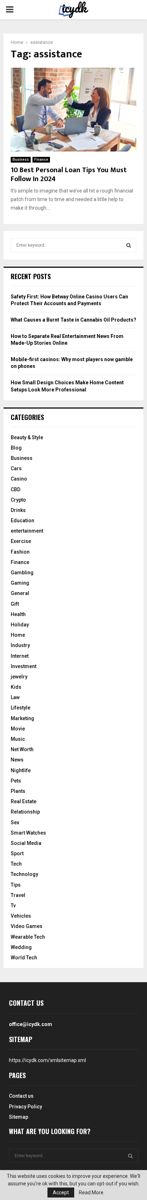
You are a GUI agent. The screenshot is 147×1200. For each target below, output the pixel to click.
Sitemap (18, 1117)
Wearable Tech (28, 937)
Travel (18, 895)
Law (15, 697)
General (20, 593)
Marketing (22, 718)
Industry (20, 645)
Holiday (20, 624)
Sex (15, 822)
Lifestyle (20, 708)
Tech (16, 864)
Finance (41, 159)
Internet (20, 656)
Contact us (21, 1096)
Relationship (25, 812)
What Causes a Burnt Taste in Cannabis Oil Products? (73, 320)
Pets (16, 781)
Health (18, 614)
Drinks (18, 510)
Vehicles (21, 916)
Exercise (21, 541)
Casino (19, 479)
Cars (16, 468)
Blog (16, 448)
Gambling (22, 572)
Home (18, 635)
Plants (18, 791)
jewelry (19, 677)
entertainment (27, 531)
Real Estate (23, 801)
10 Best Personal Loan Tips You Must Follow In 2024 (69, 174)
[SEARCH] (128, 245)
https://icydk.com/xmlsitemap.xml (47, 1060)
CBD (15, 489)
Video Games (26, 926)
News (17, 760)
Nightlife (21, 770)
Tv (13, 905)
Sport (17, 853)
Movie (18, 729)
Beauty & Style (27, 437)
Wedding (21, 947)
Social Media (26, 843)
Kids (16, 687)
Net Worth (22, 749)
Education (22, 520)
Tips (16, 885)
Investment (23, 666)
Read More (91, 1192)
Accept (61, 1192)
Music (18, 739)
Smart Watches (28, 833)
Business (20, 159)
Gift (15, 604)
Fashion (20, 552)
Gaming (20, 583)
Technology (24, 874)
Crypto (18, 500)
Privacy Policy (25, 1106)
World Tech (24, 957)
